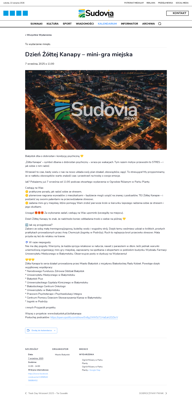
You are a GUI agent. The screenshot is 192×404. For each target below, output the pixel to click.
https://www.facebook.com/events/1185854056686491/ (38, 377)
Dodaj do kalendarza (42, 330)
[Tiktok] (12, 13)
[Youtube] (25, 13)
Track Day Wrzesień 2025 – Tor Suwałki (48, 393)
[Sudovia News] (96, 13)
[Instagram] (18, 13)
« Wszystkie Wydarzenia (38, 35)
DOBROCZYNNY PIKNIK (151, 393)
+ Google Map (94, 370)
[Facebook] (5, 13)
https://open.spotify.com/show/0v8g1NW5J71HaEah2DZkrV (84, 317)
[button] (159, 23)
